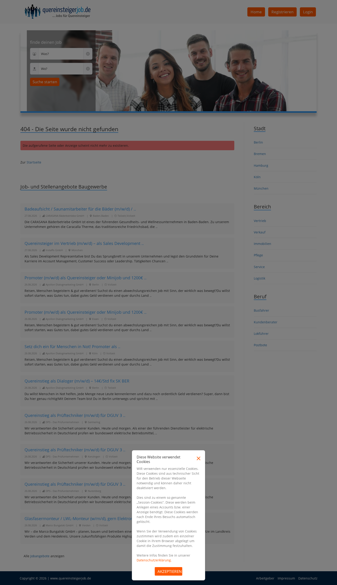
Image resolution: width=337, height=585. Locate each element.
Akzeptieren (169, 571)
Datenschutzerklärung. (154, 560)
